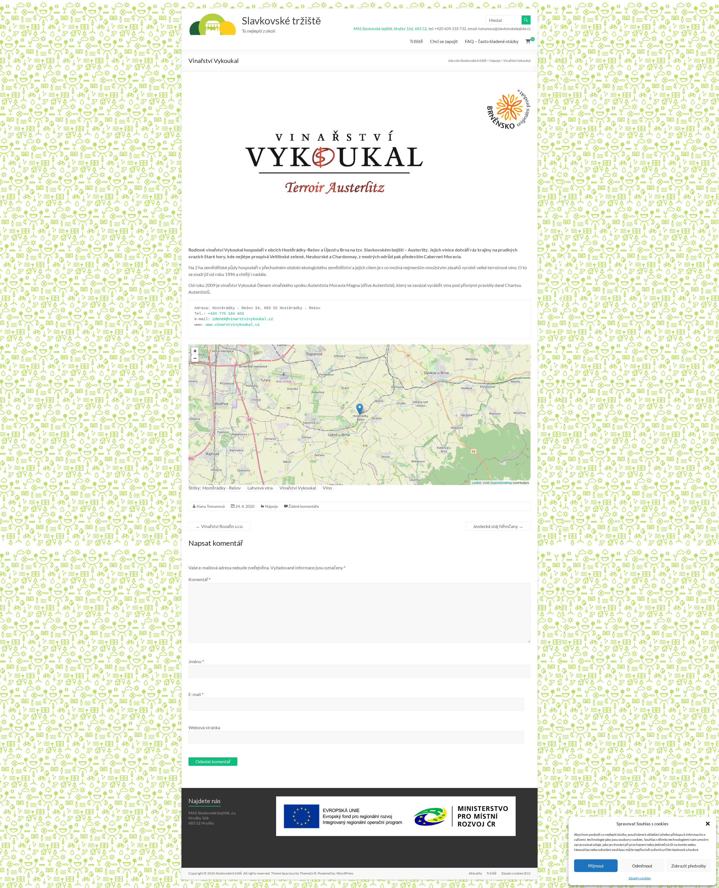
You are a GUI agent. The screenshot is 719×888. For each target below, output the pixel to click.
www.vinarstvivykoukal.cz (233, 324)
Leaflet (476, 482)
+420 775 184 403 (226, 313)
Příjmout (596, 865)
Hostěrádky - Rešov (221, 487)
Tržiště (416, 41)
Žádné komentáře (303, 506)
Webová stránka (204, 727)
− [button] (195, 358)
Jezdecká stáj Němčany (498, 526)
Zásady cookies (640, 878)
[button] (708, 823)
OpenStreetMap (501, 482)
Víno (327, 487)
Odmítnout (642, 865)
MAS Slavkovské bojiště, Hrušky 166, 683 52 (390, 28)
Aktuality (475, 873)
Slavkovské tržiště (281, 20)
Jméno (196, 661)
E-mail (195, 694)
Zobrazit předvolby (688, 865)
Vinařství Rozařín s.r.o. (219, 526)
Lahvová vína (260, 487)
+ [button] (195, 351)
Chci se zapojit (444, 41)
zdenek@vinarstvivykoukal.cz (242, 319)
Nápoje (271, 506)
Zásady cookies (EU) (516, 873)
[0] (528, 41)
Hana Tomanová (211, 506)
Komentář (199, 579)
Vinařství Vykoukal (297, 487)
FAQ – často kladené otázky (491, 41)
